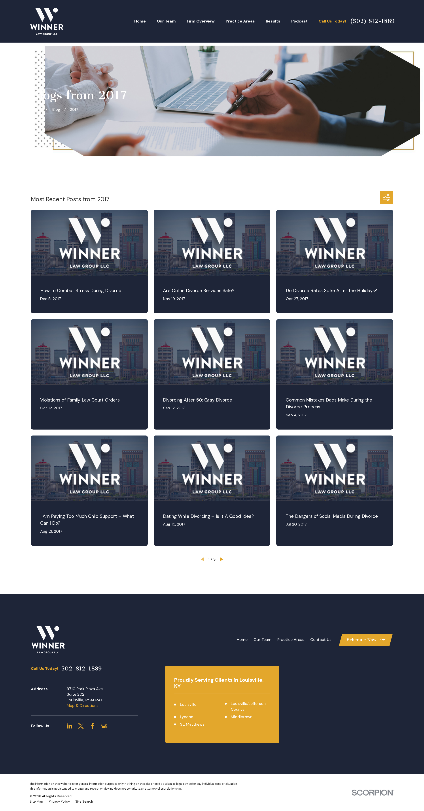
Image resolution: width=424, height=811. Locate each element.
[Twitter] (81, 726)
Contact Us (320, 639)
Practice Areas (290, 639)
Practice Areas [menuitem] (240, 21)
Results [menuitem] (273, 21)
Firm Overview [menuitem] (201, 21)
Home (242, 639)
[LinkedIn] (69, 726)
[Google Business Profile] (104, 726)
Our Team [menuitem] (166, 21)
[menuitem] (36, 801)
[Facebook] (92, 726)
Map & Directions (82, 705)
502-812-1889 (81, 668)
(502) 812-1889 (372, 21)
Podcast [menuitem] (299, 21)
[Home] (47, 21)
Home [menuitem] (140, 21)
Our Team (262, 639)
